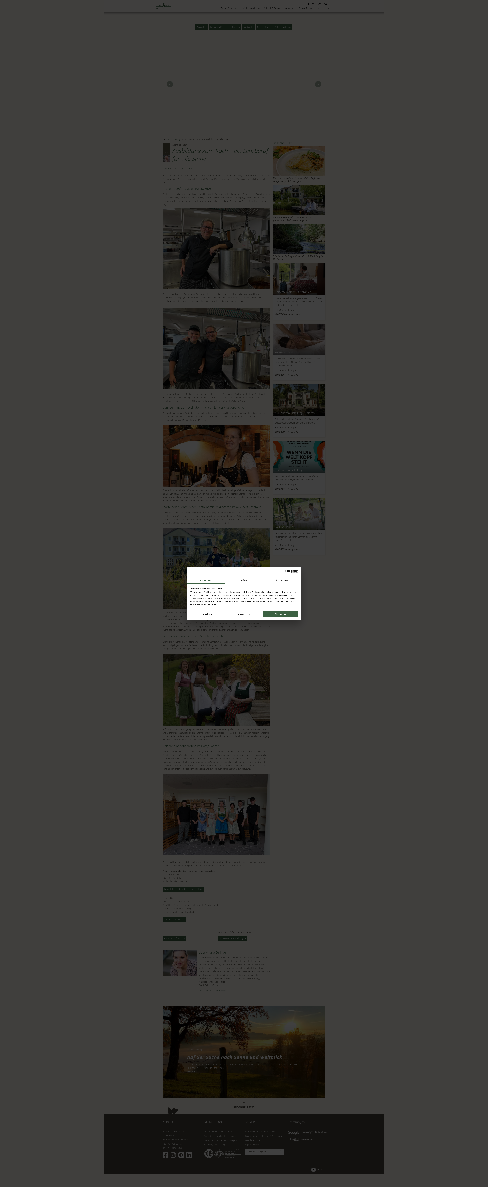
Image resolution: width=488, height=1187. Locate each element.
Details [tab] (244, 580)
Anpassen (242, 614)
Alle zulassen (280, 614)
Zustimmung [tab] (206, 580)
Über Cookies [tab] (282, 580)
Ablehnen (207, 614)
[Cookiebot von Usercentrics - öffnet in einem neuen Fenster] (287, 571)
